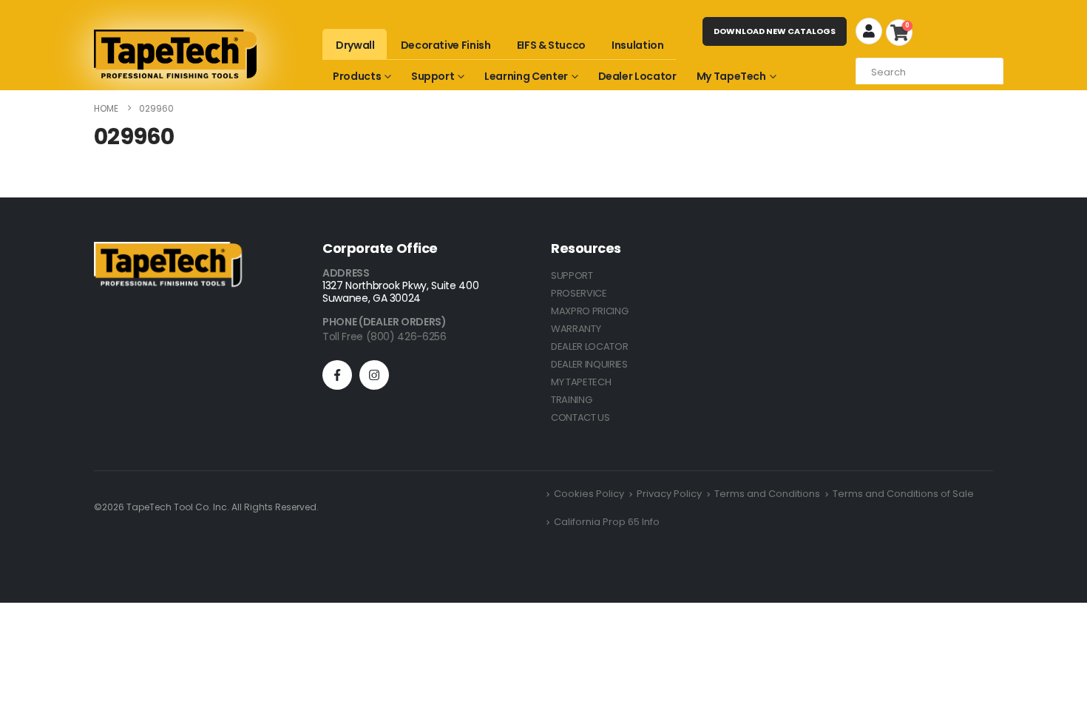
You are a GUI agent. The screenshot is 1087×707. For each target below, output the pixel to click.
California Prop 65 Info (607, 522)
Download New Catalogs (775, 31)
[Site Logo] (175, 54)
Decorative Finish (446, 45)
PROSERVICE (579, 293)
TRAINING (571, 400)
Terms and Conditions (767, 494)
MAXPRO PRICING (589, 311)
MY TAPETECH (581, 382)
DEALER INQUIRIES (589, 364)
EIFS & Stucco (551, 45)
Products (357, 76)
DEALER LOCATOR (589, 346)
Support (433, 76)
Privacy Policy (669, 494)
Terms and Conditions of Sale (903, 494)
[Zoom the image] (168, 250)
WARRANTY (575, 329)
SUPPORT (572, 275)
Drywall (355, 45)
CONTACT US (580, 417)
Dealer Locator (637, 76)
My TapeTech (731, 76)
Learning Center (526, 76)
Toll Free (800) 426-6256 (384, 336)
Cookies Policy (589, 494)
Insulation (638, 45)
